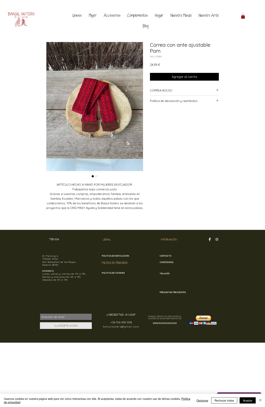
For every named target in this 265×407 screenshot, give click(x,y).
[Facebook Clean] (209, 239)
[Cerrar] (260, 400)
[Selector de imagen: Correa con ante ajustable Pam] (93, 176)
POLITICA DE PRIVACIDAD (114, 263)
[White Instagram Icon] (217, 239)
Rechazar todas (224, 400)
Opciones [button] (202, 400)
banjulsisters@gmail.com (121, 326)
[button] (243, 16)
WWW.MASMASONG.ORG (165, 323)
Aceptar (247, 400)
